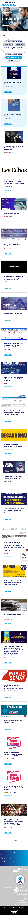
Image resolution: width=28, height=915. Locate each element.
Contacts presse (23, 900)
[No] (26, 910)
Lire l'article (8, 91)
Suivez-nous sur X (9, 858)
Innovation (8, 54)
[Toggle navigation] (25, 3)
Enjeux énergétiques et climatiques (14, 41)
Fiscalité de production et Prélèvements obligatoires (14, 48)
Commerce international (9, 35)
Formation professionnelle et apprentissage (14, 51)
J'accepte (14, 912)
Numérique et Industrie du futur (14, 57)
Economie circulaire (14, 38)
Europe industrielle (8, 44)
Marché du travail (18, 54)
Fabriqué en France (20, 44)
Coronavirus (21, 35)
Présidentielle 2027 (14, 60)
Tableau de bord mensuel (21, 896)
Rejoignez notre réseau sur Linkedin (13, 861)
